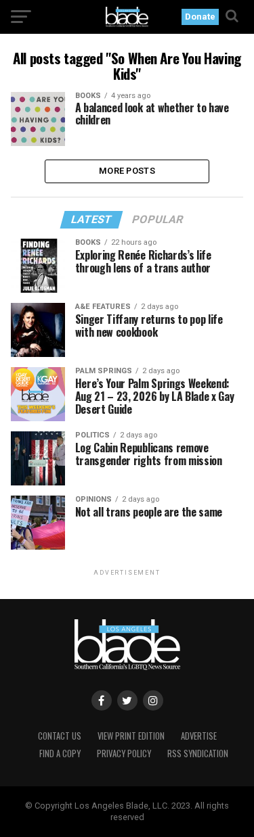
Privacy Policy (124, 753)
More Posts (127, 171)
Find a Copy (60, 753)
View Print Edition (131, 736)
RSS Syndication (197, 753)
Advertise (199, 736)
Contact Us (59, 736)
